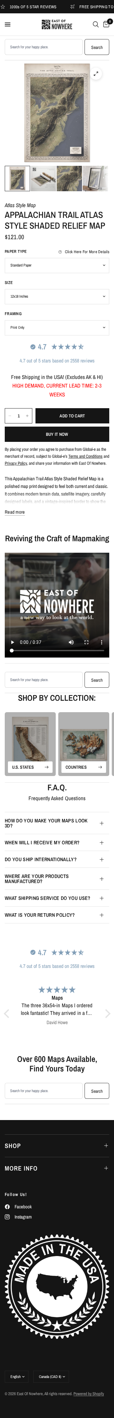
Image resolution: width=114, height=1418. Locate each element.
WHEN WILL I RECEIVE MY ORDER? (42, 842)
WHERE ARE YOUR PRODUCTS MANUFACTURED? (37, 879)
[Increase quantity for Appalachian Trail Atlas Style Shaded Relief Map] (27, 416)
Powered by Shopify (88, 1393)
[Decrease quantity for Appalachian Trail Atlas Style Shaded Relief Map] (10, 416)
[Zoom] (96, 74)
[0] (105, 24)
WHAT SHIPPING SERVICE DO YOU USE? (48, 898)
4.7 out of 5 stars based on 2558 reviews (57, 360)
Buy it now (57, 434)
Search (97, 47)
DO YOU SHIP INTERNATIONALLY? (41, 859)
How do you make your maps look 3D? (46, 823)
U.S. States (23, 767)
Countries (76, 767)
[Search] (96, 24)
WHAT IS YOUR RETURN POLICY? (40, 914)
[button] (7, 1013)
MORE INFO (21, 1168)
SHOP (13, 1145)
